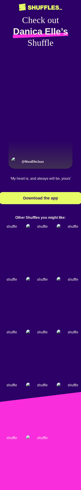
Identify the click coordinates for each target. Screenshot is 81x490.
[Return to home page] (40, 7)
